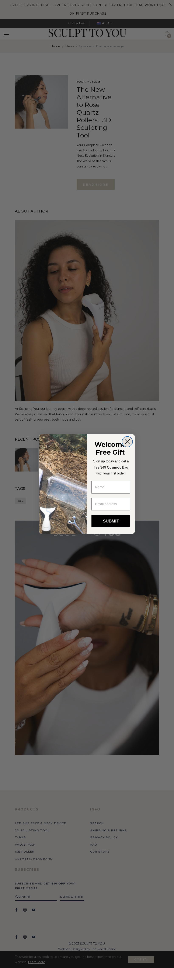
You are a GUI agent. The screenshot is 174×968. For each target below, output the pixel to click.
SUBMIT (111, 521)
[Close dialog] (127, 441)
